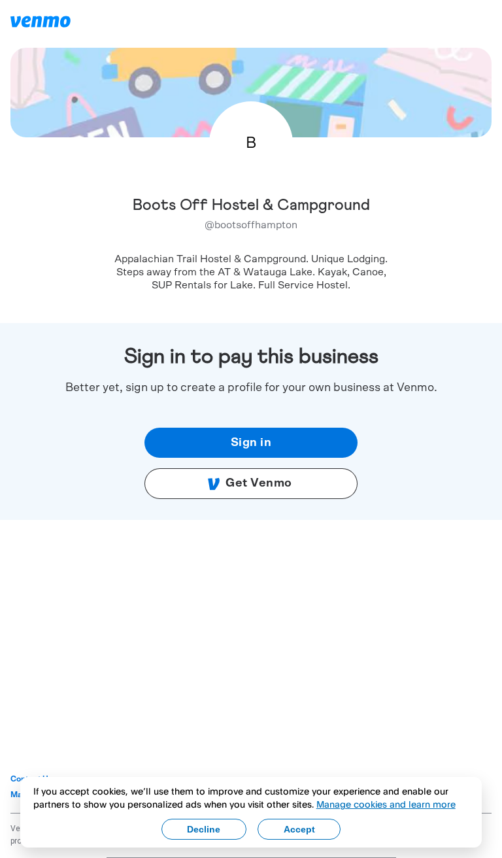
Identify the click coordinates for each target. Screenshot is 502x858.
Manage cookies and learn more (386, 804)
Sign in (251, 443)
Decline (203, 829)
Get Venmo (259, 483)
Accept (299, 829)
